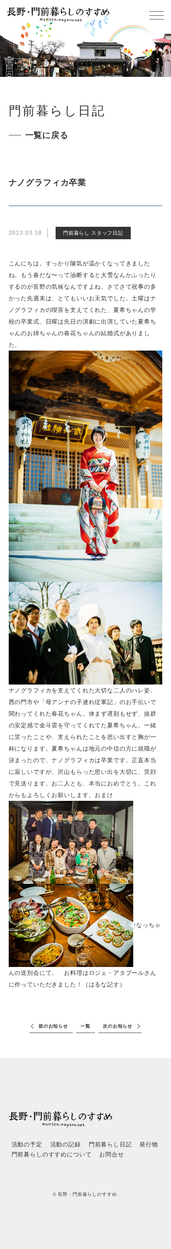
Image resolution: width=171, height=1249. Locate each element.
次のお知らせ (117, 1025)
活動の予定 (27, 1144)
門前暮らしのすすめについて (52, 1154)
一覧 (85, 1025)
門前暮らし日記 (110, 1144)
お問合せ (111, 1154)
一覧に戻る (46, 135)
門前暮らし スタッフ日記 (93, 233)
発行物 (148, 1144)
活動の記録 (65, 1144)
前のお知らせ (53, 1025)
